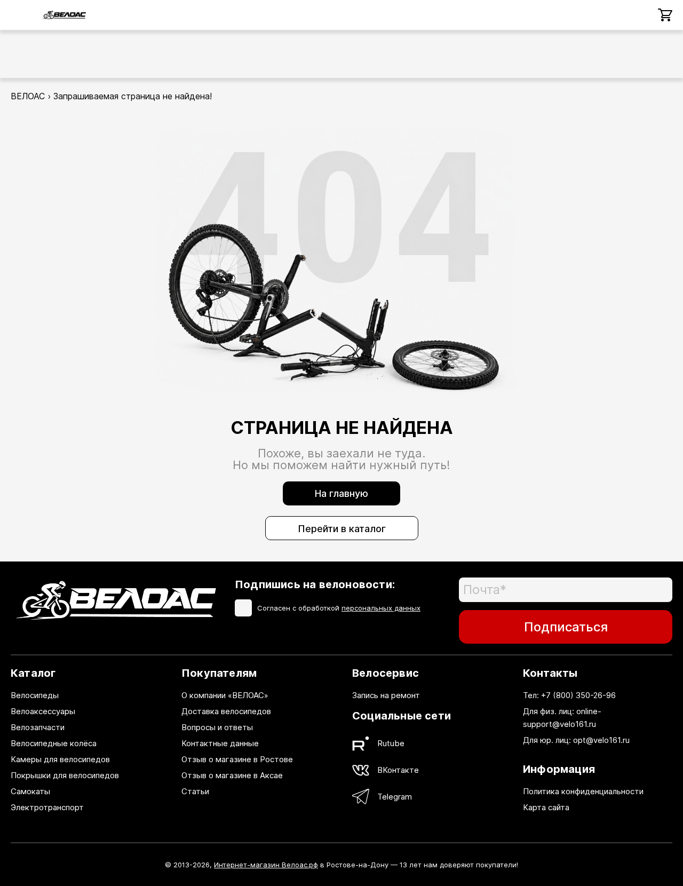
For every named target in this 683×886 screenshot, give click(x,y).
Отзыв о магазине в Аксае (232, 775)
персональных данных (381, 608)
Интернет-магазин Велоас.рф (266, 864)
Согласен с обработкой (338, 608)
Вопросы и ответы (217, 727)
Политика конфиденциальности (583, 791)
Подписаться (566, 627)
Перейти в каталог (342, 528)
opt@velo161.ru (601, 740)
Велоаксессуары (43, 711)
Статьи (195, 791)
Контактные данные (220, 743)
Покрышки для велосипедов (65, 775)
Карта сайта (546, 807)
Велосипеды (35, 695)
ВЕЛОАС (28, 96)
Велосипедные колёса (54, 743)
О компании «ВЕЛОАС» (224, 695)
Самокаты (30, 791)
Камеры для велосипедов (60, 759)
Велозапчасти (38, 727)
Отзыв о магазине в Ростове (237, 759)
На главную (341, 493)
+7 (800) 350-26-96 (578, 695)
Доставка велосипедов (226, 711)
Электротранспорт (47, 807)
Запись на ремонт (386, 695)
